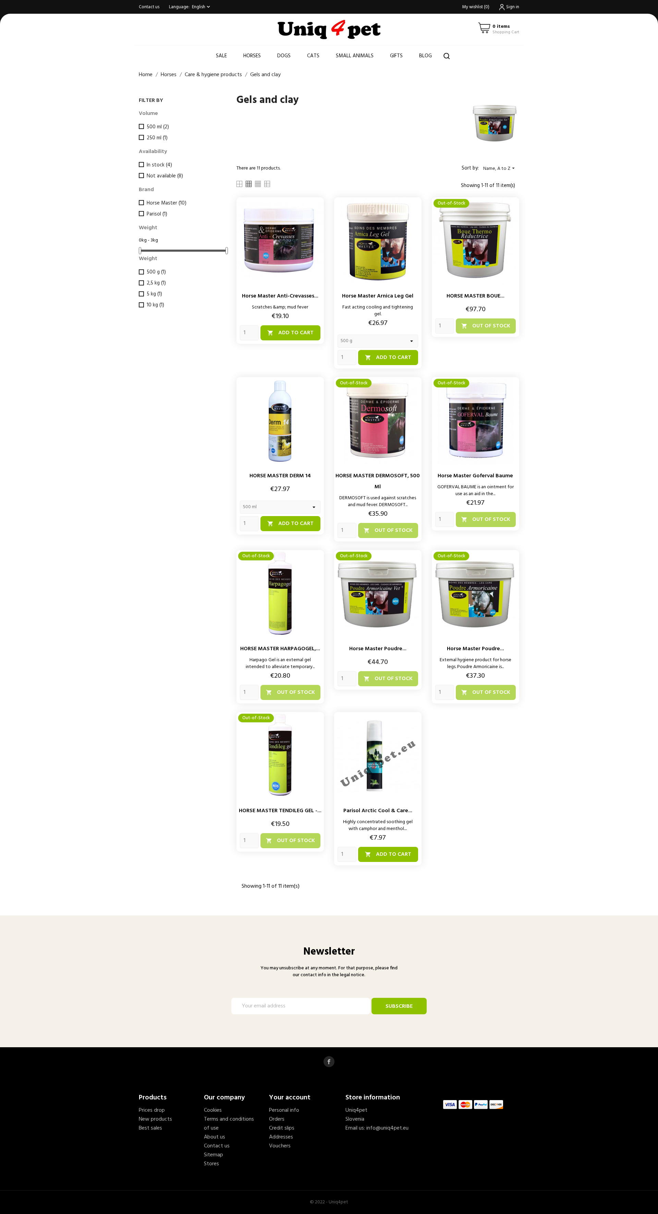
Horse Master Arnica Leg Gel (377, 296)
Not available (165, 176)
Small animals (355, 56)
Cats (313, 56)
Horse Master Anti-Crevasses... (280, 296)
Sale (221, 56)
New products (155, 1119)
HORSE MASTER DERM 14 (280, 475)
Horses (252, 56)
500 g (156, 272)
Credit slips (281, 1128)
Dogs (284, 56)
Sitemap (213, 1155)
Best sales (150, 1128)
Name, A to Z (499, 169)
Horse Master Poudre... (377, 648)
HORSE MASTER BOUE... (475, 296)
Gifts (396, 56)
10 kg (155, 305)
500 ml (158, 127)
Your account (289, 1097)
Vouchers (280, 1146)
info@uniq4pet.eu (387, 1128)
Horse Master (166, 203)
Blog (425, 56)
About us (214, 1137)
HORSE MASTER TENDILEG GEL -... (280, 810)
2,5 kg (156, 283)
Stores (211, 1163)
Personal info (284, 1110)
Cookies (213, 1110)
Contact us (149, 7)
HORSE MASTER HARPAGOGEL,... (280, 648)
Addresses (281, 1137)
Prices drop (152, 1110)
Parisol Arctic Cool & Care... (377, 810)
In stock (159, 165)
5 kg (154, 294)
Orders (276, 1119)
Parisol (157, 214)
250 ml (157, 138)
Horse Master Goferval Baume (475, 475)
